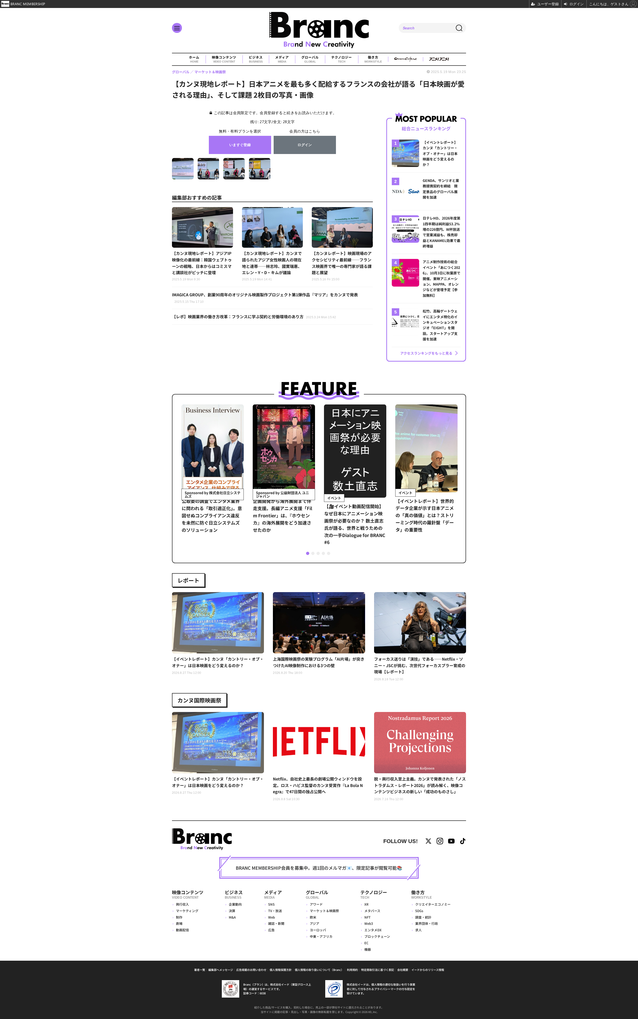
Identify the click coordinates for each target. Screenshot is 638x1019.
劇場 (179, 923)
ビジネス (256, 59)
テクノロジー (341, 59)
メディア (282, 59)
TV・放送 (275, 910)
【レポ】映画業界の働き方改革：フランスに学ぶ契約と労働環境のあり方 (254, 316)
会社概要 (402, 970)
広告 (271, 930)
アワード (316, 904)
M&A (232, 917)
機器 (367, 949)
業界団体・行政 (426, 923)
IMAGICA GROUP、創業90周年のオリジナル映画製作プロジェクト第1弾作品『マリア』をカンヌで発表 (265, 298)
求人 (418, 930)
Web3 (368, 923)
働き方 (373, 59)
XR (366, 904)
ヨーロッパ (318, 930)
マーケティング (187, 910)
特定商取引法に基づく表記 (377, 970)
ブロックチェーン (377, 936)
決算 (232, 910)
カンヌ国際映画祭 (199, 700)
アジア (314, 923)
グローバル (310, 59)
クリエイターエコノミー (433, 904)
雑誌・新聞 (276, 923)
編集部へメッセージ (220, 970)
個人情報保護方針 (281, 970)
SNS (271, 904)
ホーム (194, 59)
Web (271, 917)
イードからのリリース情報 (427, 970)
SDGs (419, 910)
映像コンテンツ (224, 59)
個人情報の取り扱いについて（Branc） (319, 970)
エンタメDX (373, 930)
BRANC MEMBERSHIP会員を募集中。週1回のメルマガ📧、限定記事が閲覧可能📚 (319, 867)
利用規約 (352, 970)
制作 (179, 917)
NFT (367, 917)
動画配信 (182, 930)
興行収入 (182, 904)
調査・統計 (423, 917)
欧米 (313, 917)
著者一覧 (199, 970)
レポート (188, 580)
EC (366, 943)
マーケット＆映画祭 (324, 910)
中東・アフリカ (321, 936)
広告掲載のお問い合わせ (251, 970)
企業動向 (235, 904)
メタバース (372, 910)
